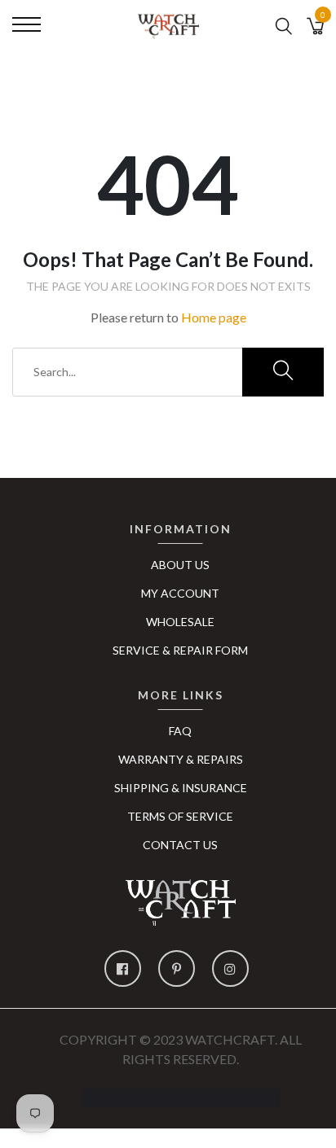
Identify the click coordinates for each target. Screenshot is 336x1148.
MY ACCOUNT (180, 593)
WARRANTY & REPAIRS (180, 759)
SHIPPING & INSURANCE (180, 788)
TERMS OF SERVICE (180, 816)
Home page (213, 317)
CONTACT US (180, 845)
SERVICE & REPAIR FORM (180, 650)
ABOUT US (180, 565)
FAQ (180, 731)
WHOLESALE (180, 622)
